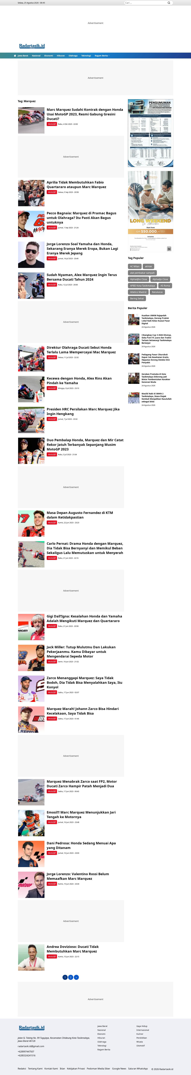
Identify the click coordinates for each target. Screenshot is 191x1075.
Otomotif (140, 1045)
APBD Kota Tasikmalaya (142, 285)
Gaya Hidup (141, 1026)
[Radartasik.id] (32, 46)
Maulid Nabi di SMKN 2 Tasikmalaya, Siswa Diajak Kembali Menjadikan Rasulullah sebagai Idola (157, 397)
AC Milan (134, 266)
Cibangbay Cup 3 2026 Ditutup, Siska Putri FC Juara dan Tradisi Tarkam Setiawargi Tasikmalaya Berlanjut (156, 339)
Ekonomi (48, 55)
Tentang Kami (35, 1068)
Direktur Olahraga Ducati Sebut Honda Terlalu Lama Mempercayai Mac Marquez (81, 349)
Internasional (142, 1030)
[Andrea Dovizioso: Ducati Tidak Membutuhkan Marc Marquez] (31, 957)
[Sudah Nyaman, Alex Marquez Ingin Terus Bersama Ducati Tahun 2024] (31, 285)
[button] (102, 55)
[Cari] (169, 3)
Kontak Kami (51, 1068)
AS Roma (165, 285)
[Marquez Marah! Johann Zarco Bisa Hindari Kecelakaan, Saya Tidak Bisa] (31, 719)
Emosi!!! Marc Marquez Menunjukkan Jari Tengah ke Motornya (81, 814)
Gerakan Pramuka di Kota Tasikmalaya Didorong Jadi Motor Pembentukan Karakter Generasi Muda (156, 378)
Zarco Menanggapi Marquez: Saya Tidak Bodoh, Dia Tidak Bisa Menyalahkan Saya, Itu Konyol (84, 682)
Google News (119, 1068)
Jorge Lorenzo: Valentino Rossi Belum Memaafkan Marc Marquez (78, 876)
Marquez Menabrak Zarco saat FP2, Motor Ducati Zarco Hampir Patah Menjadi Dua (82, 783)
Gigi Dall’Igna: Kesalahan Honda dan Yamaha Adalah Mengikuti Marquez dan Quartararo (84, 618)
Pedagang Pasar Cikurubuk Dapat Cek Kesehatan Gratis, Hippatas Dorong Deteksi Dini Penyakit (156, 358)
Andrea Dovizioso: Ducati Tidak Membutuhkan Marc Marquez (73, 948)
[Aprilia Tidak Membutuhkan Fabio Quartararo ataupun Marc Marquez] (31, 193)
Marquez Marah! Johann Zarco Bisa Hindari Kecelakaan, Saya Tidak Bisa (83, 711)
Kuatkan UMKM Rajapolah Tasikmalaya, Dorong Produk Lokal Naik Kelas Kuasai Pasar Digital (156, 319)
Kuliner (139, 1034)
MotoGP (52, 124)
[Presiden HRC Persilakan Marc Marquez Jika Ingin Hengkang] (31, 420)
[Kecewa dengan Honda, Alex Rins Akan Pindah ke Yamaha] (31, 389)
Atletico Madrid (138, 292)
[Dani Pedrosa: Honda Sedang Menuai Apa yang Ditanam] (31, 854)
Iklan (62, 1068)
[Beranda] (15, 55)
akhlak (148, 266)
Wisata (139, 1041)
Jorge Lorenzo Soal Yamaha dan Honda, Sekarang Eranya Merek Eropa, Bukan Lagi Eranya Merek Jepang (82, 248)
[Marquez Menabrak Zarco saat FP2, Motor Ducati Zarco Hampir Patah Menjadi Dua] (31, 792)
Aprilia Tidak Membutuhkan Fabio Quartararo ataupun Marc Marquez (76, 184)
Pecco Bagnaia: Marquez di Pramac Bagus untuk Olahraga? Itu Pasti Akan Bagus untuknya (81, 218)
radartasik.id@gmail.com (31, 1046)
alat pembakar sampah (142, 272)
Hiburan (61, 55)
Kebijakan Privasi (76, 1068)
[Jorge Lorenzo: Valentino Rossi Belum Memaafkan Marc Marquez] (31, 885)
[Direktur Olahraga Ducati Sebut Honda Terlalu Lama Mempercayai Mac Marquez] (31, 358)
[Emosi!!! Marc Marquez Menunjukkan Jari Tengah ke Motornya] (31, 823)
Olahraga (73, 55)
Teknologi (86, 55)
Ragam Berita (101, 55)
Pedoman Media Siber (98, 1068)
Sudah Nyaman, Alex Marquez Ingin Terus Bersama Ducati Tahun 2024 (82, 277)
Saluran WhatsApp (138, 1068)
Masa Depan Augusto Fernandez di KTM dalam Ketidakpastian (80, 514)
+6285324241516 (26, 1055)
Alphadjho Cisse (138, 279)
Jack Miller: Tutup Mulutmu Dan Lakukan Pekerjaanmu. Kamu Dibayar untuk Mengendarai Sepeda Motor (81, 651)
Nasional (36, 55)
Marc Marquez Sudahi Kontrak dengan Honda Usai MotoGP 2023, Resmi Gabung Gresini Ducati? (85, 114)
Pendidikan (141, 1037)
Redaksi (22, 1068)
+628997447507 (26, 1051)
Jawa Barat (23, 55)
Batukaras (157, 292)
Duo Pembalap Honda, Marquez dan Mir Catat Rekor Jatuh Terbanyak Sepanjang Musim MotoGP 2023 (85, 444)
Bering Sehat (137, 298)
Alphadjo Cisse (160, 279)
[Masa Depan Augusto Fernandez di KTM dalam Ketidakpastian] (31, 523)
